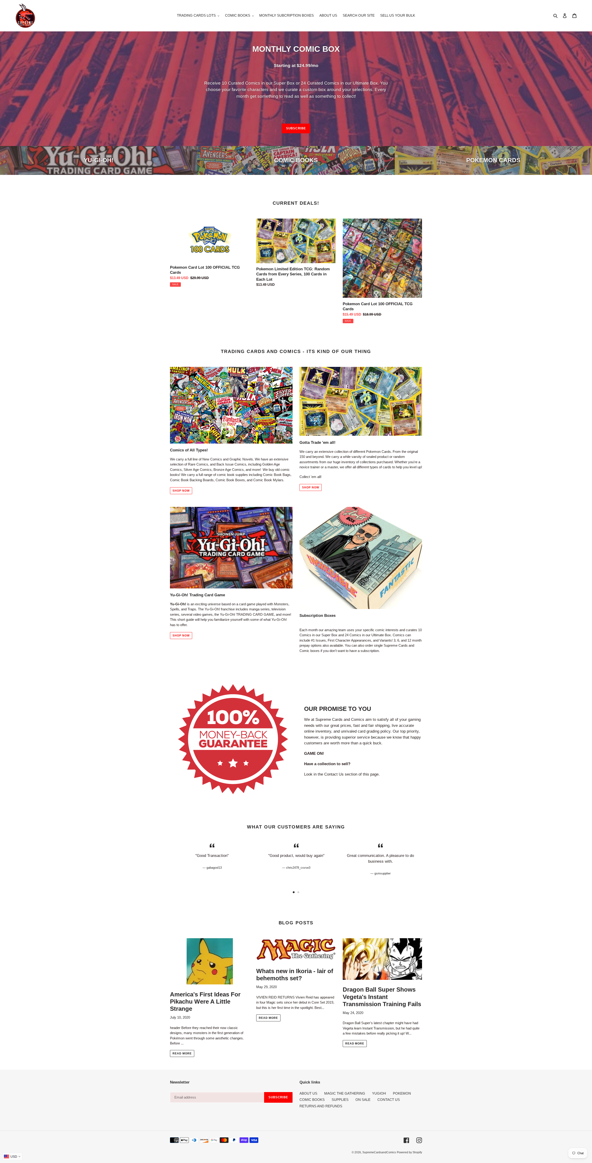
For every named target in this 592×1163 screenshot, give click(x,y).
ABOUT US (308, 1093)
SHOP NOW (181, 490)
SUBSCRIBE (296, 128)
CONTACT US (388, 1100)
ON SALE (362, 1100)
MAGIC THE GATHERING (344, 1093)
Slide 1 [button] (293, 892)
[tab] (293, 892)
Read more (182, 1053)
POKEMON (402, 1093)
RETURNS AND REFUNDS (320, 1106)
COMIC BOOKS (312, 1100)
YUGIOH (379, 1093)
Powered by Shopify (409, 1152)
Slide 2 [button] (298, 892)
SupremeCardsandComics (379, 1152)
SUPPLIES (340, 1100)
